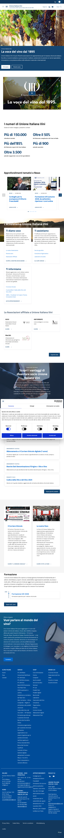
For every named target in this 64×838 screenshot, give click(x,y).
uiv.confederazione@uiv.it (9, 800)
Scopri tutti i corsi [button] (11, 604)
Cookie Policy (16, 823)
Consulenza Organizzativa (36, 704)
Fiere (3, 675)
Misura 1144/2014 (23, 758)
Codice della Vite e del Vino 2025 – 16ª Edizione (24, 711)
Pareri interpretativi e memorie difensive (23, 761)
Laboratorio (36, 698)
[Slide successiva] (60, 195)
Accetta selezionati (32, 435)
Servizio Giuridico (37, 683)
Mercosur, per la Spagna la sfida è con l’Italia (39, 810)
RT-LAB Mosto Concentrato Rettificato (24, 674)
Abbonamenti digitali (13, 448)
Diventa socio (17, 67)
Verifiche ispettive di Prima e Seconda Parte (24, 741)
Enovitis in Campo (53, 680)
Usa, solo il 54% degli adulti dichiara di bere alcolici (38, 793)
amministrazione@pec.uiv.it (55, 803)
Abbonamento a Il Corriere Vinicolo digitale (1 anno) (27, 451)
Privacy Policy (6, 823)
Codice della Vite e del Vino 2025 (19, 480)
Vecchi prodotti (37, 680)
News (10, 193)
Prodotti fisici (11, 477)
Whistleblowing (40, 823)
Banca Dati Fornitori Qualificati (23, 746)
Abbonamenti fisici (38, 715)
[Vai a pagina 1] (28, 211)
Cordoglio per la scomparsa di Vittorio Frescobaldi (38, 778)
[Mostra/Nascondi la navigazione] (3, 7)
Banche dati (36, 695)
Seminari (35, 685)
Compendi (35, 678)
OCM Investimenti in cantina (23, 691)
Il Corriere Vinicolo (53, 673)
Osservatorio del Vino (38, 700)
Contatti (4, 678)
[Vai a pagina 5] (35, 211)
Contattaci (8, 659)
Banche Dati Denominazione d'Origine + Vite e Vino (27, 466)
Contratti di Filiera (22, 750)
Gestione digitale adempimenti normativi (24, 754)
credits (4, 829)
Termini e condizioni (28, 823)
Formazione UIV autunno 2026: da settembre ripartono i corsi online (39, 786)
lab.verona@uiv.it (22, 806)
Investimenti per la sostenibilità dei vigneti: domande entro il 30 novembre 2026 (39, 802)
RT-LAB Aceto (21, 678)
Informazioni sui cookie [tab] (52, 406)
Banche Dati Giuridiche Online (24, 721)
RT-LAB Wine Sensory (23, 680)
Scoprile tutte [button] (54, 355)
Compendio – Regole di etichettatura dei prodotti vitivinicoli (24, 705)
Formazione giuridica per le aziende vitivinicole (24, 716)
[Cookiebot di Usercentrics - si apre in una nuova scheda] (55, 401)
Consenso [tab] (11, 406)
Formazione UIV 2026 (20, 594)
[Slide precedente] (3, 195)
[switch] (24, 429)
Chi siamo (5, 67)
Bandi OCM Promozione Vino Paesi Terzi (24, 686)
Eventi (4, 673)
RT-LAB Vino (21, 683)
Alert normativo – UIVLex (24, 700)
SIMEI (49, 678)
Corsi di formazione (38, 673)
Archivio (35, 708)
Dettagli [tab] (32, 406)
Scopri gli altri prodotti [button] (52, 491)
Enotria (35, 675)
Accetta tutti (52, 435)
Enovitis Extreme (52, 683)
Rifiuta (12, 435)
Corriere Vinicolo (37, 710)
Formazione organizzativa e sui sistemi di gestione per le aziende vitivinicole (24, 734)
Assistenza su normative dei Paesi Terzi (24, 696)
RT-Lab (35, 688)
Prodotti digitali (37, 693)
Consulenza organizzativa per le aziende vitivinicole (24, 726)
